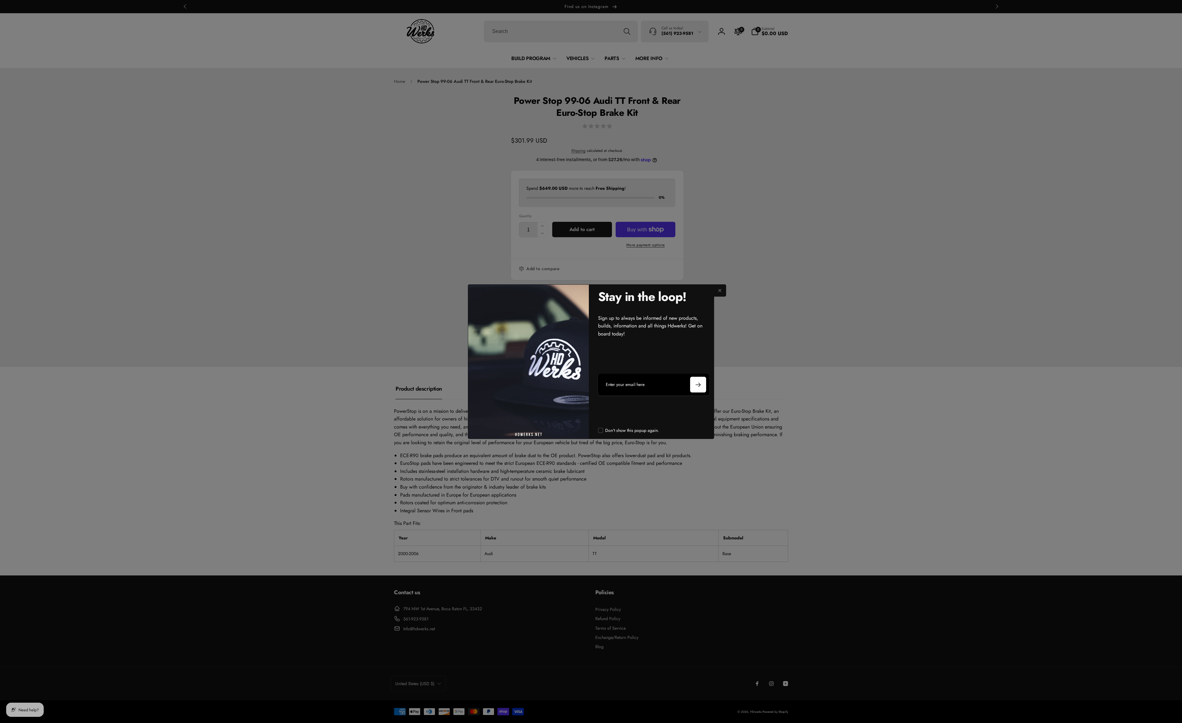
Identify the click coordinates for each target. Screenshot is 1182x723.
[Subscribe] (698, 384)
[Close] (720, 290)
